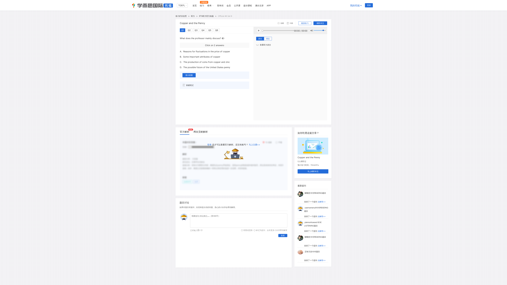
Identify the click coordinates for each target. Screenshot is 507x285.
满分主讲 (259, 5)
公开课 (237, 5)
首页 (195, 5)
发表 (283, 235)
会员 (229, 5)
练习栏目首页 (181, 16)
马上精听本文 (313, 171)
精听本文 (320, 23)
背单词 (220, 5)
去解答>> (322, 202)
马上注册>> (254, 144)
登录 (369, 5)
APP (269, 5)
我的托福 (355, 5)
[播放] (223, 38)
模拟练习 (305, 23)
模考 (209, 5)
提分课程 (247, 5)
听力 (193, 16)
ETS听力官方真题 (206, 16)
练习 (202, 5)
